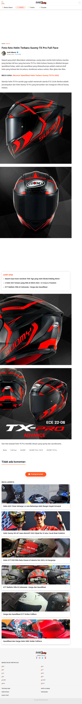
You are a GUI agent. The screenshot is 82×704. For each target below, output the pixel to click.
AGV (3, 666)
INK (3, 670)
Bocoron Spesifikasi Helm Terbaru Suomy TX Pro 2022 (36, 75)
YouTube (45, 660)
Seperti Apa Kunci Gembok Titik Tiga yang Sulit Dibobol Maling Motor (32, 279)
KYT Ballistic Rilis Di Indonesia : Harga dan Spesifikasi (26, 287)
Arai (42, 666)
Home (3, 43)
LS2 (3, 673)
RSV (42, 676)
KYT (42, 670)
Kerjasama (44, 692)
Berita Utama (8, 7)
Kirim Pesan (5, 692)
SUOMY (23, 450)
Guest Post (5, 695)
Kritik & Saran (45, 688)
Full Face (13, 450)
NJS (3, 676)
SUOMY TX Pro (52, 450)
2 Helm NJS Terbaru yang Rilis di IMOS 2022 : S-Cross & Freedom (30, 283)
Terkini (32, 7)
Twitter (42, 660)
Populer (43, 7)
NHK (42, 673)
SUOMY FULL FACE (36, 450)
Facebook (37, 660)
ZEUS (42, 683)
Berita (5, 450)
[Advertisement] (41, 26)
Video (21, 7)
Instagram (40, 660)
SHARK (4, 680)
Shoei (3, 683)
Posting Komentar (37, 474)
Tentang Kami (6, 688)
